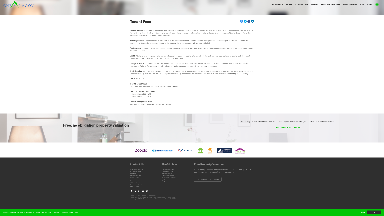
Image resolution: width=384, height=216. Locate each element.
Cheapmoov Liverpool (136, 169)
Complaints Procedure (169, 177)
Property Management (296, 4)
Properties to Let (167, 171)
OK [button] (374, 212)
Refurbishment (350, 4)
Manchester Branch (168, 175)
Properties (277, 4)
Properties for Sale (168, 169)
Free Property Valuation (288, 128)
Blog (163, 181)
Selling (314, 4)
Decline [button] (362, 212)
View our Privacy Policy (69, 212)
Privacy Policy (152, 195)
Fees (163, 179)
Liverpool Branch (167, 173)
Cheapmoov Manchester (137, 181)
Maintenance (366, 4)
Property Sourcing (330, 4)
